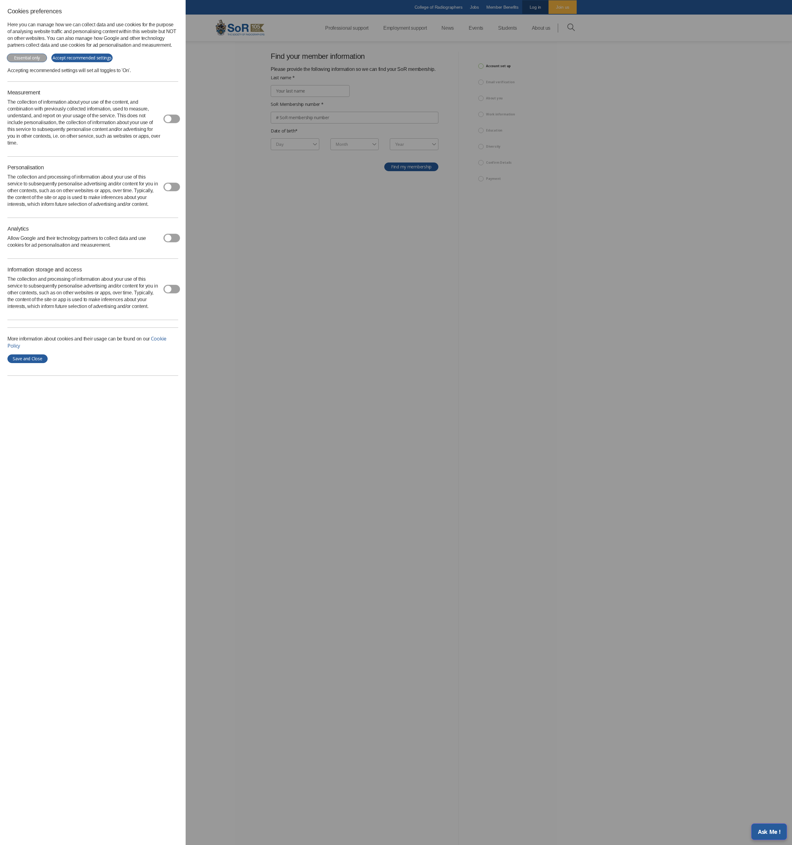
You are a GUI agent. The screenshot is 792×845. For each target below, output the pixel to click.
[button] (769, 831)
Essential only (27, 58)
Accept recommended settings (82, 58)
